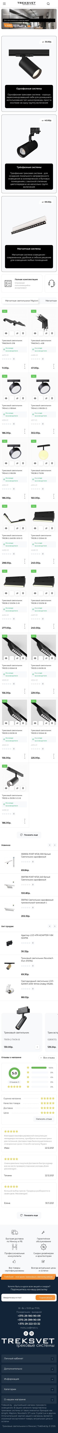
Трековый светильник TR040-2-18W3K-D (41, 406)
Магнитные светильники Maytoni (21, 301)
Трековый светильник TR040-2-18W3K (12, 471)
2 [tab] (29, 26)
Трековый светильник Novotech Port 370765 (37, 959)
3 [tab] (32, 26)
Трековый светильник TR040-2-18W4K (12, 406)
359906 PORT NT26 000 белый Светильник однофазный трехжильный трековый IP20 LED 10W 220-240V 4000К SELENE (37, 857)
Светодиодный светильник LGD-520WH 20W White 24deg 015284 (37, 982)
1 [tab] (25, 26)
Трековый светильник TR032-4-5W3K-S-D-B (12, 796)
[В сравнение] (17, 333)
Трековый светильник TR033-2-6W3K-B (41, 666)
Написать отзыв (44, 1119)
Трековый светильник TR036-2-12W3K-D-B (12, 601)
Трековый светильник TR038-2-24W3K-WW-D (12, 536)
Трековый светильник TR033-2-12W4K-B (41, 731)
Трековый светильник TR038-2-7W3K (41, 471)
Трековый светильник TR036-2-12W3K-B (41, 601)
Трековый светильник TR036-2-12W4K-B (41, 536)
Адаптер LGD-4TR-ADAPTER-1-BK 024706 (37, 936)
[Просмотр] (6, 333)
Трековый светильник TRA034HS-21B (12, 341)
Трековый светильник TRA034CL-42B (41, 341)
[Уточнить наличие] (11, 333)
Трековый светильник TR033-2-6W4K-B (12, 666)
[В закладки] (23, 333)
